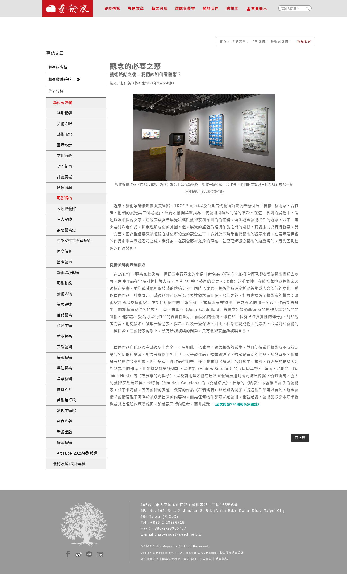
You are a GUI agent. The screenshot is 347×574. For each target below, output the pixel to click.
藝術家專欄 (279, 41)
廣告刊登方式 (150, 559)
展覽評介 (62, 389)
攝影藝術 (62, 358)
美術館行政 (64, 400)
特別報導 (62, 113)
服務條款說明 (171, 559)
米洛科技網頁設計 (231, 552)
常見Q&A (190, 559)
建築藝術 (62, 379)
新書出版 (62, 432)
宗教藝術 (62, 347)
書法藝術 (62, 368)
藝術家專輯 (57, 67)
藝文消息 (160, 8)
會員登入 (259, 8)
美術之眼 (62, 124)
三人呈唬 (62, 219)
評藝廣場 (62, 177)
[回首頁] (67, 7)
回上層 (300, 438)
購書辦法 (222, 559)
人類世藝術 (64, 209)
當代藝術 (62, 315)
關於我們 (211, 8)
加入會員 (206, 559)
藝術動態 (62, 283)
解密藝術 (62, 443)
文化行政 (62, 156)
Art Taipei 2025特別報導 (75, 453)
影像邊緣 (62, 188)
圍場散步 (62, 145)
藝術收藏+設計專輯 (64, 79)
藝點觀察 (62, 198)
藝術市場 (62, 134)
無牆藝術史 (64, 230)
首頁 (223, 41)
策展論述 (62, 304)
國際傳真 (62, 251)
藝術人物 (62, 294)
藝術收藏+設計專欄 (69, 464)
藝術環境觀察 (66, 273)
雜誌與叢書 (185, 8)
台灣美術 (62, 326)
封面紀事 (62, 166)
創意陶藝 (62, 421)
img (68, 553)
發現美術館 (64, 411)
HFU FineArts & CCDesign (196, 552)
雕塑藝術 (62, 336)
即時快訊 (112, 8)
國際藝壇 (62, 262)
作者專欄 (258, 41)
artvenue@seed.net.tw (180, 534)
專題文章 (136, 8)
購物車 (232, 8)
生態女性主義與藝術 (72, 241)
